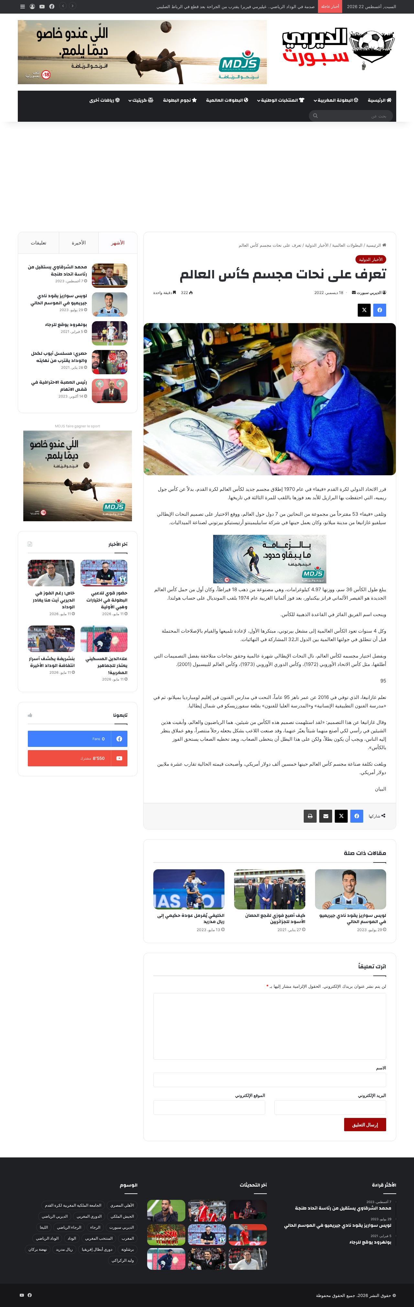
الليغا (44, 1227)
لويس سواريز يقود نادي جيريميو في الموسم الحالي (352, 918)
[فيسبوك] (379, 310)
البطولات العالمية (225, 100)
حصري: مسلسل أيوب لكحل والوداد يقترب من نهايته (59, 357)
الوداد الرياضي (47, 1238)
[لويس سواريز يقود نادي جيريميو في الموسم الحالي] (350, 889)
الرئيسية (377, 100)
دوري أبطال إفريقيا (97, 1249)
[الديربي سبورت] (336, 49)
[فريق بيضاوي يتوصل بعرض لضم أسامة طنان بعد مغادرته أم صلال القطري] (248, 1235)
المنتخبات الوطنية (280, 100)
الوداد (72, 1238)
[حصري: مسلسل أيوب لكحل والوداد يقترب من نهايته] (109, 362)
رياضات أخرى (102, 100)
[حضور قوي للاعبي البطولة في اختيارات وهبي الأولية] (104, 573)
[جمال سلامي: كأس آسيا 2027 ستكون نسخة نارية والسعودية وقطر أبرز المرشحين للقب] (207, 1259)
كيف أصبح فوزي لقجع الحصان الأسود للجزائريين (275, 918)
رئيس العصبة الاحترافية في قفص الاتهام (59, 386)
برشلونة (127, 1249)
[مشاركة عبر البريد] (325, 816)
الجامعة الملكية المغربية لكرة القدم (73, 1205)
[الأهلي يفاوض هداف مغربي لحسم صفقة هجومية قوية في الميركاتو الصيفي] (166, 1235)
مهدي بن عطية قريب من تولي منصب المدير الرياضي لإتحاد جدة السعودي (249, 6)
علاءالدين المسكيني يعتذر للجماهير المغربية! (106, 666)
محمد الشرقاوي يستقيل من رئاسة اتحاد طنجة (57, 270)
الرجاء (95, 1227)
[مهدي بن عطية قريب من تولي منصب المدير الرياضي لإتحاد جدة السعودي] (166, 1211)
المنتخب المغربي (99, 1238)
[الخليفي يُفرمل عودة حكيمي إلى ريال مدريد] (188, 889)
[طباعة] (310, 816)
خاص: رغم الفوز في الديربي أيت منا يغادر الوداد (54, 600)
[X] (364, 310)
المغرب (128, 1238)
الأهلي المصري (122, 1205)
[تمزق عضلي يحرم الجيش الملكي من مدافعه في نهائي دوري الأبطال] (248, 1209)
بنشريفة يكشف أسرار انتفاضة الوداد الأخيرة (52, 662)
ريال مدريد (64, 1249)
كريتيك (140, 100)
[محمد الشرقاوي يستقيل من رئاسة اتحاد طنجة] (109, 276)
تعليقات (38, 243)
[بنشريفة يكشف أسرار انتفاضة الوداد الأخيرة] (51, 638)
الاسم (381, 1067)
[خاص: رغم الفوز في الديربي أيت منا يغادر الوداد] (51, 573)
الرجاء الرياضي (69, 1227)
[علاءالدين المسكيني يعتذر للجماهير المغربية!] (104, 638)
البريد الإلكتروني (372, 1095)
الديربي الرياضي (55, 1216)
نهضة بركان (37, 1249)
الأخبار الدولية (317, 245)
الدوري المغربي (89, 1216)
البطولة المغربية (336, 100)
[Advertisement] (207, 176)
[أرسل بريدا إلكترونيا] (354, 292)
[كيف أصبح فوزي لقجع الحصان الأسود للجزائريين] (269, 889)
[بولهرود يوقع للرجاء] (109, 333)
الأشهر (118, 243)
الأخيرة (79, 243)
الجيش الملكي (122, 1216)
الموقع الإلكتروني (250, 1095)
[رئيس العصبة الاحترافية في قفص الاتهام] (109, 391)
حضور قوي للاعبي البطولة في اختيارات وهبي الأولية (106, 600)
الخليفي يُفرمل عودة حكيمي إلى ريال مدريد (190, 918)
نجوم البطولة (177, 100)
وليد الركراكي (123, 1260)
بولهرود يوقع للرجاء (66, 325)
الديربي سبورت (369, 292)
